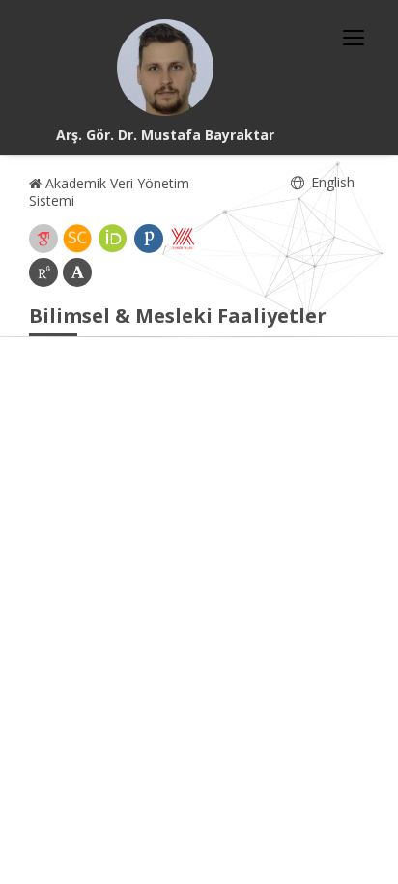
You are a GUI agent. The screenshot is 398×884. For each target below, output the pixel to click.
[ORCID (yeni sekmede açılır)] (113, 238)
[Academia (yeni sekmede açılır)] (77, 272)
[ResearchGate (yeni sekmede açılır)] (43, 272)
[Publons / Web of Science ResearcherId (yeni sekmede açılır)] (148, 238)
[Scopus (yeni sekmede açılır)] (77, 238)
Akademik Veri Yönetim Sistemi (109, 192)
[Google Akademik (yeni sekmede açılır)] (43, 238)
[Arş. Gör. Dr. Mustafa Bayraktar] (165, 67)
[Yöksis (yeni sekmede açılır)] (182, 238)
